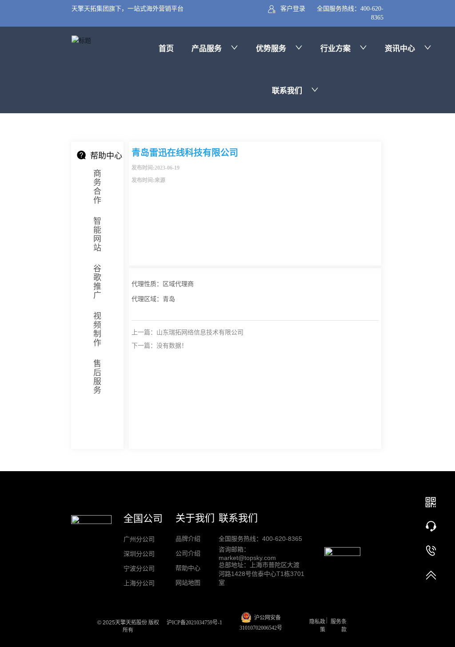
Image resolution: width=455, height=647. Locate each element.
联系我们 (287, 91)
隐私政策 (317, 626)
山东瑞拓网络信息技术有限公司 (199, 332)
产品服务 (207, 48)
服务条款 (339, 626)
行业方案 (335, 48)
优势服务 (271, 48)
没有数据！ (172, 345)
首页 (166, 48)
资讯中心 (400, 48)
